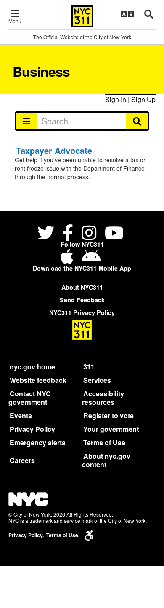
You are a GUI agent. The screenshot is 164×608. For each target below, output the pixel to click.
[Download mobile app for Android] (91, 259)
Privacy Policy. (26, 535)
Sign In (115, 99)
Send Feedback (82, 300)
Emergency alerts (38, 442)
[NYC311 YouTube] (114, 234)
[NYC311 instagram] (89, 234)
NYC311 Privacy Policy (82, 312)
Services (97, 380)
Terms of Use (104, 442)
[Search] (137, 121)
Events (21, 415)
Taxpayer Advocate (54, 150)
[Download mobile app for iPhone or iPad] (69, 259)
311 (89, 366)
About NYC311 (82, 287)
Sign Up (143, 99)
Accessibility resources (103, 398)
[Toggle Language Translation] (127, 14)
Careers (22, 460)
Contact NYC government (29, 398)
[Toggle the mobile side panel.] (26, 121)
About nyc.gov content (106, 460)
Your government (111, 429)
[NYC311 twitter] (47, 234)
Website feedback (38, 380)
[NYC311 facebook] (68, 234)
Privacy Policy (32, 429)
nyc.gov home (32, 366)
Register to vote (108, 415)
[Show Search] (149, 14)
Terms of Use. (62, 535)
